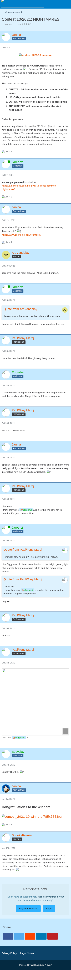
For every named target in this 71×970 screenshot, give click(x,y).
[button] (49, 4)
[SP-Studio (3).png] (35, 701)
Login (49, 908)
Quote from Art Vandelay (20, 309)
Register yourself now (51, 896)
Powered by (35, 965)
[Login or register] (57, 4)
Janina (8, 24)
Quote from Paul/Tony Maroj (22, 549)
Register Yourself (28, 908)
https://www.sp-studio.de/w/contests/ (21, 234)
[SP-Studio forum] (22, 3)
